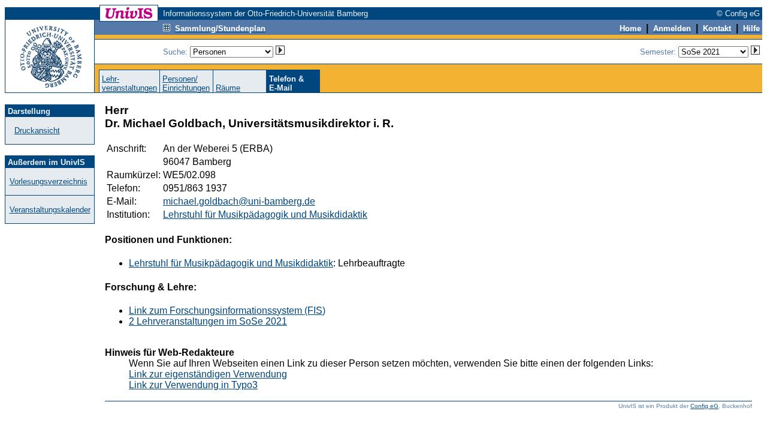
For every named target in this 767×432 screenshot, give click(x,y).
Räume (228, 87)
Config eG (704, 406)
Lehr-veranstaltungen (129, 83)
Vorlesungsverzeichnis (48, 181)
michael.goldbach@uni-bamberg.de (239, 201)
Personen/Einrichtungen (186, 83)
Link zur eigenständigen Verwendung (208, 374)
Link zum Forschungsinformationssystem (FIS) (227, 310)
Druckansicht (37, 130)
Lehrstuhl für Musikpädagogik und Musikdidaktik (265, 214)
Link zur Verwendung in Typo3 (193, 385)
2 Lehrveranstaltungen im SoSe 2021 (208, 321)
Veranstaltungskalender (50, 209)
